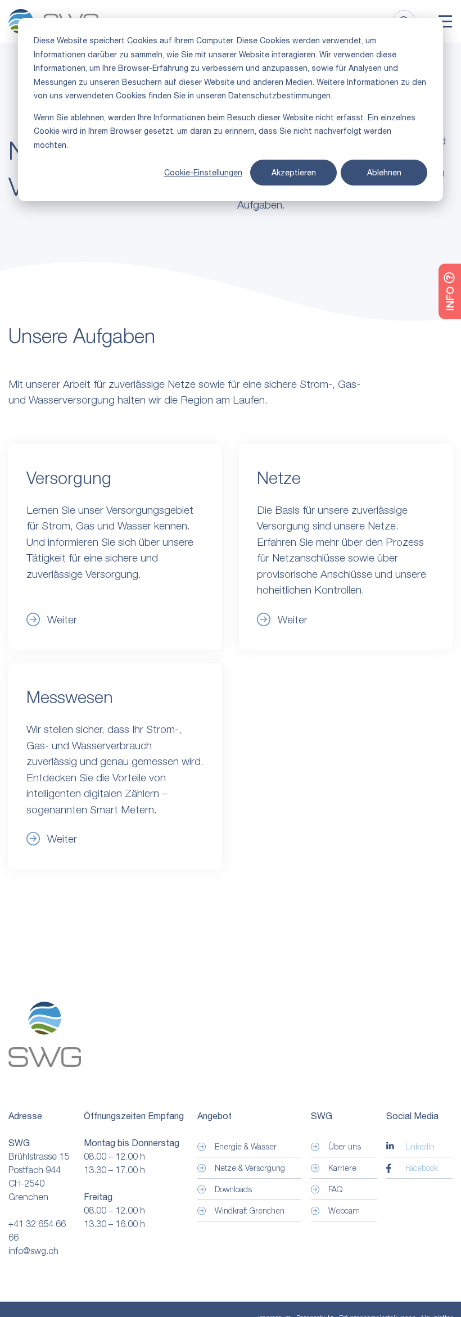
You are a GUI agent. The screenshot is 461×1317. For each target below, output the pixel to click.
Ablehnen (384, 172)
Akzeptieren (294, 172)
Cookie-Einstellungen (203, 172)
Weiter (62, 838)
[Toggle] (445, 21)
